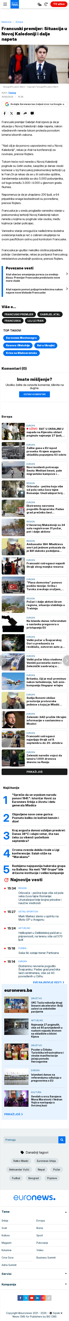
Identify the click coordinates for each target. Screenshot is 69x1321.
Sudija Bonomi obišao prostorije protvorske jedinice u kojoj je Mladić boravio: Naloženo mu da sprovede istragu (43, 701)
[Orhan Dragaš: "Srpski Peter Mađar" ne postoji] (66, 660)
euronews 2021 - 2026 (33, 1312)
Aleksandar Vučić (19, 1169)
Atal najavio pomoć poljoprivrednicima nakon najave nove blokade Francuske (34, 291)
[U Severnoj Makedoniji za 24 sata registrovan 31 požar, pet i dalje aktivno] (13, 527)
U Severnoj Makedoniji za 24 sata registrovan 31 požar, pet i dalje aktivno (46, 528)
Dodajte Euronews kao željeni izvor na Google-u (37, 104)
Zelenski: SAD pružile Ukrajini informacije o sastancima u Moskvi (46, 720)
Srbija (5, 1220)
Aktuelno (24, 928)
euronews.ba (18, 990)
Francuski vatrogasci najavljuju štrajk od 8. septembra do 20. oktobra (44, 740)
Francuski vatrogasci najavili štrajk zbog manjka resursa (46, 565)
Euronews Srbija (46, 1160)
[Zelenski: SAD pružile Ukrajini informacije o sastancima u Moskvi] (13, 719)
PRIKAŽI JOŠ (12, 1114)
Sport (39, 1235)
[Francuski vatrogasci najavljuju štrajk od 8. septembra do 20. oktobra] (13, 738)
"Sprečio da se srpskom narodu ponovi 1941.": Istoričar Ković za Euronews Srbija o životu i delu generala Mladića (34, 800)
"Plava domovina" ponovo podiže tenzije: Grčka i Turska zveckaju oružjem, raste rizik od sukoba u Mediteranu (44, 586)
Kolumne (7, 1250)
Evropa (19, 22)
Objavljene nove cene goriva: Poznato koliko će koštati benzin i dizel (35, 818)
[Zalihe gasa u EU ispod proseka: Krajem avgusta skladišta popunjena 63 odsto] (13, 450)
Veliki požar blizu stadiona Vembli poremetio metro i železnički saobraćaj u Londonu (44, 663)
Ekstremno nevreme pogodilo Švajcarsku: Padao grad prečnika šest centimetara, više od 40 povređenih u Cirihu (45, 509)
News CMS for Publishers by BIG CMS (35, 1316)
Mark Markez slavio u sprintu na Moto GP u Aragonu (38, 918)
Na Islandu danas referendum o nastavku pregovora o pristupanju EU (46, 624)
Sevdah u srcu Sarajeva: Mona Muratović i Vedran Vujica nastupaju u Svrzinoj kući (46, 1101)
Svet (4, 1227)
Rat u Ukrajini (45, 345)
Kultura (36, 1092)
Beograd (33, 1178)
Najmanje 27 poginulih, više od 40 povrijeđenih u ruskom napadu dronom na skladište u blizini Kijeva (46, 1030)
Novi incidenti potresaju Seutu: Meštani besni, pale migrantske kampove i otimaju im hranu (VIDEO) (44, 471)
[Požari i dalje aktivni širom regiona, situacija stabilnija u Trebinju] (13, 604)
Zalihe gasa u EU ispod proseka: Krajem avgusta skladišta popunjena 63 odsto (46, 451)
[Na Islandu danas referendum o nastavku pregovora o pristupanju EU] (13, 623)
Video (40, 1250)
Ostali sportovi (28, 911)
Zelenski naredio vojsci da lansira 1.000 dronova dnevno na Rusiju (44, 759)
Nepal (41, 1169)
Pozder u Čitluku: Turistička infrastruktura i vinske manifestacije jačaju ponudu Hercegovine (47, 1055)
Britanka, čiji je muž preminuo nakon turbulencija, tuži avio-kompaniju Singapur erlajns (46, 682)
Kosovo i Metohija (18, 345)
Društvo (36, 998)
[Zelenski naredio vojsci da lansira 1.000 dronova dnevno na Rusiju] (13, 758)
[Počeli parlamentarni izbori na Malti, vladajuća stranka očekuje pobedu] (3, 660)
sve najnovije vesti (47, 982)
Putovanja (42, 1242)
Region (31, 483)
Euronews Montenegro (21, 337)
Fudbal (22, 948)
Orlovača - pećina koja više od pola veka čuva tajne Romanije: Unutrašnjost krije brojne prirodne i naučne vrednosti (45, 490)
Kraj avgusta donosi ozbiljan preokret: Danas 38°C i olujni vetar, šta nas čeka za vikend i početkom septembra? (39, 836)
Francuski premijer (19, 314)
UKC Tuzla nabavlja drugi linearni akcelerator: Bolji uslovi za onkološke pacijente (47, 1007)
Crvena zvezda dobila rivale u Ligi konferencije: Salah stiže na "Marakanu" (35, 853)
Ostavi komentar (34, 394)
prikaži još (34, 771)
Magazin (7, 1242)
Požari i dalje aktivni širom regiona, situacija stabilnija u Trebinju (46, 605)
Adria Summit (9, 1264)
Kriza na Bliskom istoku (21, 352)
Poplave (52, 1178)
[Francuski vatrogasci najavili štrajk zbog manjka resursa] (13, 565)
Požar (56, 1169)
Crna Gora (7, 1257)
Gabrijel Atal (50, 314)
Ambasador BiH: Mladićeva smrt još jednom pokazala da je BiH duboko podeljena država (46, 547)
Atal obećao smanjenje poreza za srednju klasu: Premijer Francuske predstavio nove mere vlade (33, 277)
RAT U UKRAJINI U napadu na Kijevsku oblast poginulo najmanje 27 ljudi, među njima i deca (45, 432)
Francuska (13, 320)
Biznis (39, 1227)
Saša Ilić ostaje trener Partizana (38, 953)
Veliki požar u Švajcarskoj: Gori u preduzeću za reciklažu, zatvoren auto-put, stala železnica (46, 643)
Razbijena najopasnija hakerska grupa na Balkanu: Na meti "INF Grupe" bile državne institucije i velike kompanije (38, 869)
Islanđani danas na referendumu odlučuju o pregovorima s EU (46, 1077)
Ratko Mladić (20, 1160)
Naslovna (6, 22)
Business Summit (46, 1257)
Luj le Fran (36, 320)
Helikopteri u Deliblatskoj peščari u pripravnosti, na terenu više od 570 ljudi (40, 936)
